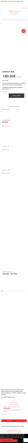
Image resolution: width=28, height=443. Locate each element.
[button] (14, 20)
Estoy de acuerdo (6, 440)
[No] (15, 440)
